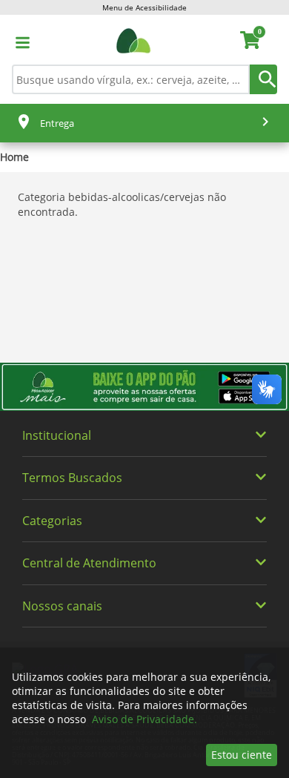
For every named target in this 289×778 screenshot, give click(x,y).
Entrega (57, 123)
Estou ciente (241, 755)
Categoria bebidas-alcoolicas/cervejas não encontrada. (122, 204)
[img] (144, 387)
